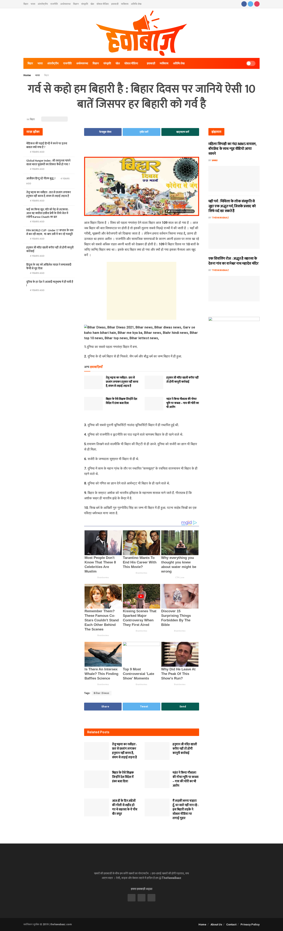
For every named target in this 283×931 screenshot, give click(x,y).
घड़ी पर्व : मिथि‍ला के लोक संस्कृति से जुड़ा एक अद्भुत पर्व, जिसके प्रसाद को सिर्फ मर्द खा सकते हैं (232, 206)
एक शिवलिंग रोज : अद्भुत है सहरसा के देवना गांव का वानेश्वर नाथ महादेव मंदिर (233, 260)
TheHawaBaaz (220, 217)
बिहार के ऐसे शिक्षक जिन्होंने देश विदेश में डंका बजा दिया (121, 401)
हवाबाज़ (215, 160)
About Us (216, 924)
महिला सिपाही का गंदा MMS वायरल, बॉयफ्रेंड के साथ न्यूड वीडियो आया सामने (232, 149)
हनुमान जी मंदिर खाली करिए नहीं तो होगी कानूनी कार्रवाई (182, 379)
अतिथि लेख (136, 3)
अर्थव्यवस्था (65, 3)
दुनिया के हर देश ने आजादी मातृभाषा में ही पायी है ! (49, 283)
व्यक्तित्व (124, 3)
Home (27, 75)
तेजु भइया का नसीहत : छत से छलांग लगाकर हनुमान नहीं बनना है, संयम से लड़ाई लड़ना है (122, 381)
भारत (33, 3)
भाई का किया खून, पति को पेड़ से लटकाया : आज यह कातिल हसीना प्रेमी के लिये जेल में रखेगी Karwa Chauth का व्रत (47, 213)
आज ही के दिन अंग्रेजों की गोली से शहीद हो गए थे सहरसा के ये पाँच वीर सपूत (124, 807)
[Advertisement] (141, 149)
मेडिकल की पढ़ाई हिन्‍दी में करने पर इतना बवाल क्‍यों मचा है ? (46, 145)
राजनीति (54, 3)
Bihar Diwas (101, 693)
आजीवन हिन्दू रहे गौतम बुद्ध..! (40, 178)
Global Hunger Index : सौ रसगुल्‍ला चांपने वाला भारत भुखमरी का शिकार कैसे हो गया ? (48, 162)
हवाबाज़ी (115, 3)
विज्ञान (76, 3)
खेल (92, 3)
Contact (231, 924)
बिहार (25, 3)
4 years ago (36, 152)
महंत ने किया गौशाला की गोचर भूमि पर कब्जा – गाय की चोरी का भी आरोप (182, 403)
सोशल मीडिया (103, 3)
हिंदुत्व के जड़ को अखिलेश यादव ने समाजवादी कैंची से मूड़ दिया (48, 266)
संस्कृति (84, 3)
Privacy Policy (250, 924)
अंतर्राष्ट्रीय (43, 3)
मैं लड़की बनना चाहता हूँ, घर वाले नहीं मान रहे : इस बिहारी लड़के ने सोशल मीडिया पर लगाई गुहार (185, 809)
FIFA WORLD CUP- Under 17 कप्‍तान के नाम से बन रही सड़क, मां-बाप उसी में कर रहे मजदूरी (49, 232)
